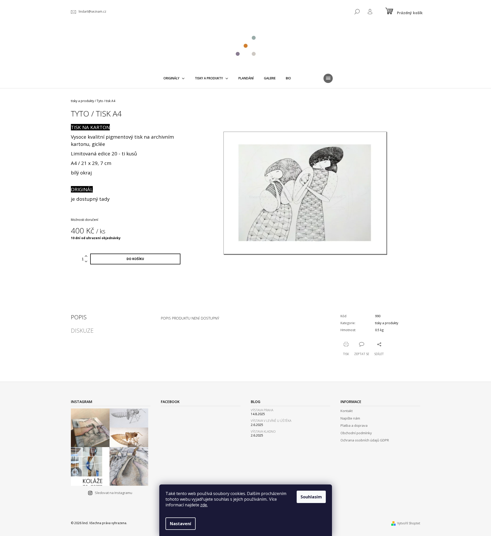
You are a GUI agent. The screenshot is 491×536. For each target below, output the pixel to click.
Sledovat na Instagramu (113, 492)
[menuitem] (174, 78)
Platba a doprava (354, 425)
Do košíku (135, 259)
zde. (204, 505)
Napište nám (350, 418)
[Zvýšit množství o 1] (86, 256)
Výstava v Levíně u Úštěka (271, 420)
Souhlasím (311, 497)
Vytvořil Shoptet (408, 523)
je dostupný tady (90, 199)
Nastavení (180, 523)
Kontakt (346, 410)
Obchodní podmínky (356, 433)
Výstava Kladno (263, 431)
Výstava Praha (262, 410)
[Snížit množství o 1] (86, 261)
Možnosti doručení (84, 219)
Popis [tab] (79, 317)
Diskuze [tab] (82, 330)
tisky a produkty (386, 323)
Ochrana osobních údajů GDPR (364, 440)
